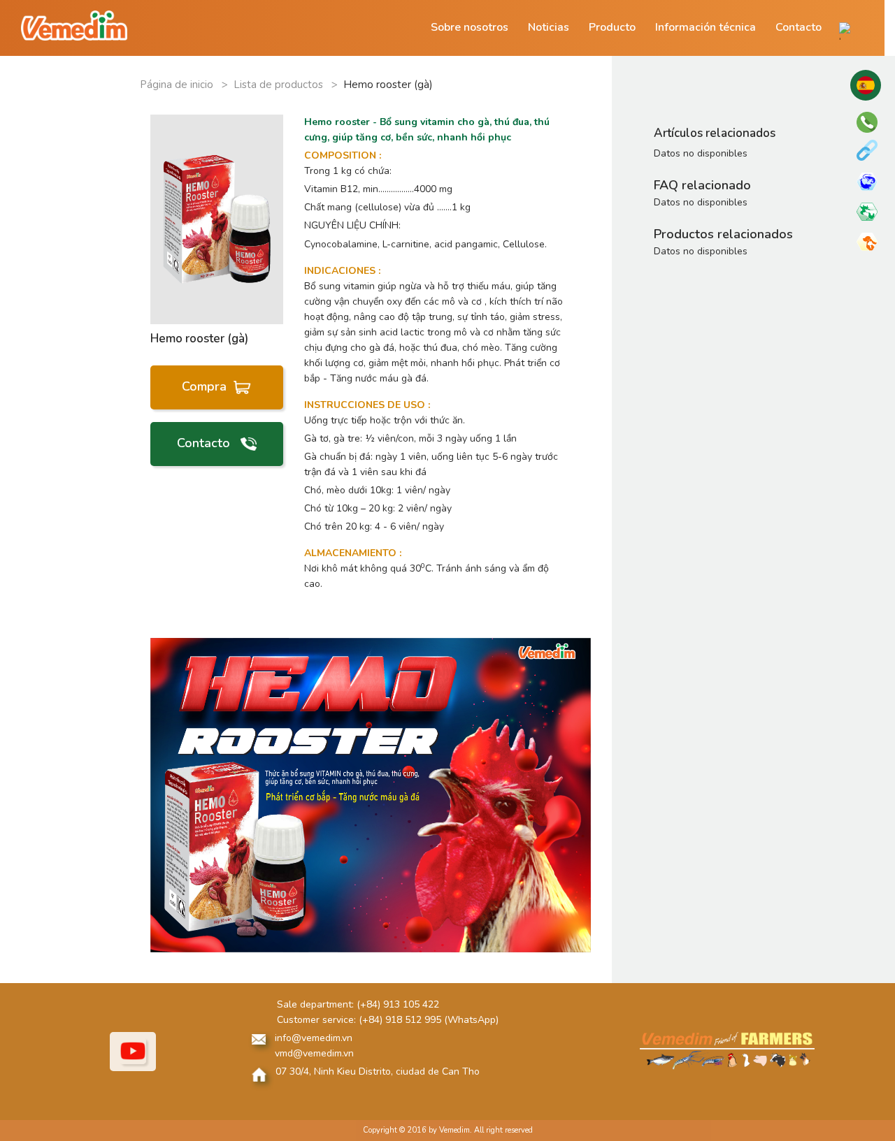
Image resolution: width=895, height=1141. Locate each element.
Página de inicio (178, 85)
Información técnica (705, 27)
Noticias (548, 27)
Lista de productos (280, 85)
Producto (612, 27)
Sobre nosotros (469, 27)
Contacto (798, 27)
